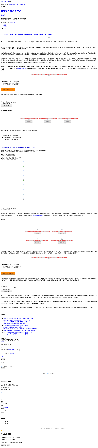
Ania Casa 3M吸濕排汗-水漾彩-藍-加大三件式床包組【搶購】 (18, 318)
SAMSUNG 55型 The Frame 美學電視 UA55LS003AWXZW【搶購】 (20, 328)
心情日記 (12, 22)
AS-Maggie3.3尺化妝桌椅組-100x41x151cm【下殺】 (16, 334)
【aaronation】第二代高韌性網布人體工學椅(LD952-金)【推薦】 (28, 34)
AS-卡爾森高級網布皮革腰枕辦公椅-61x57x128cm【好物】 (18, 332)
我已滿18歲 (3, 445)
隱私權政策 (57, 428)
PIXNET (38, 428)
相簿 (4, 25)
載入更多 (3, 359)
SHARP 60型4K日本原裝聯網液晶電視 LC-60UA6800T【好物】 (19, 330)
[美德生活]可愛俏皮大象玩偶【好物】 (13, 327)
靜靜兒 (2, 341)
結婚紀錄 (11, 354)
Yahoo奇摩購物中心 (21, 68)
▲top (2, 356)
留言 (13, 349)
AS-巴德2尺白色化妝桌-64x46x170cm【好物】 (15, 323)
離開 (8, 445)
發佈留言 (3, 367)
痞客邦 (9, 349)
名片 (4, 28)
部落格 (5, 26)
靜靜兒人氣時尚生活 (11, 11)
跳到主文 (3, 15)
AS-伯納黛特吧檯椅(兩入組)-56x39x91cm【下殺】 (15, 325)
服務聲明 (62, 428)
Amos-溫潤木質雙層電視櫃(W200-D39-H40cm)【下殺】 (17, 320)
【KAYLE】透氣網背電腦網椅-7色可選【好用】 (15, 322)
